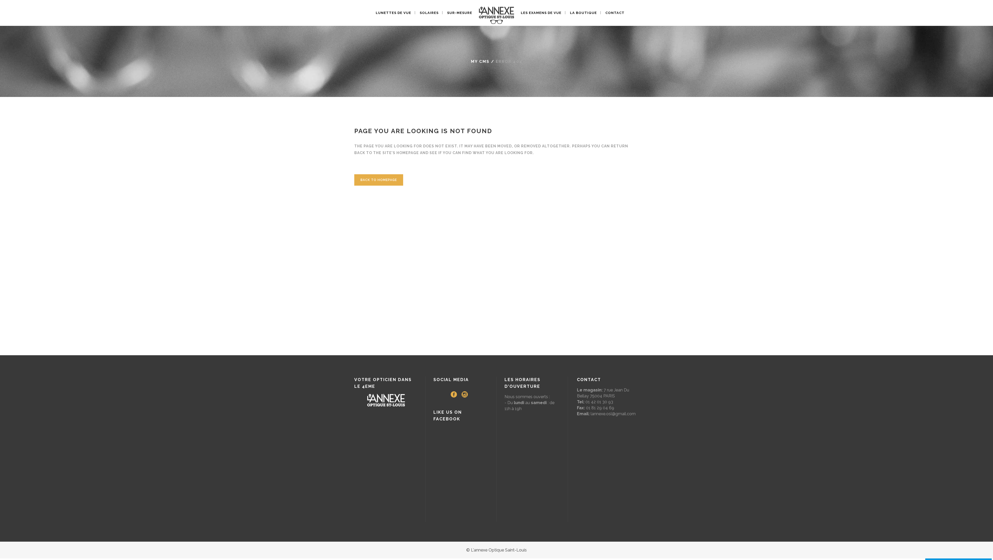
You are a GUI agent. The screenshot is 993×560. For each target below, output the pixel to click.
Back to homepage (378, 180)
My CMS (480, 61)
